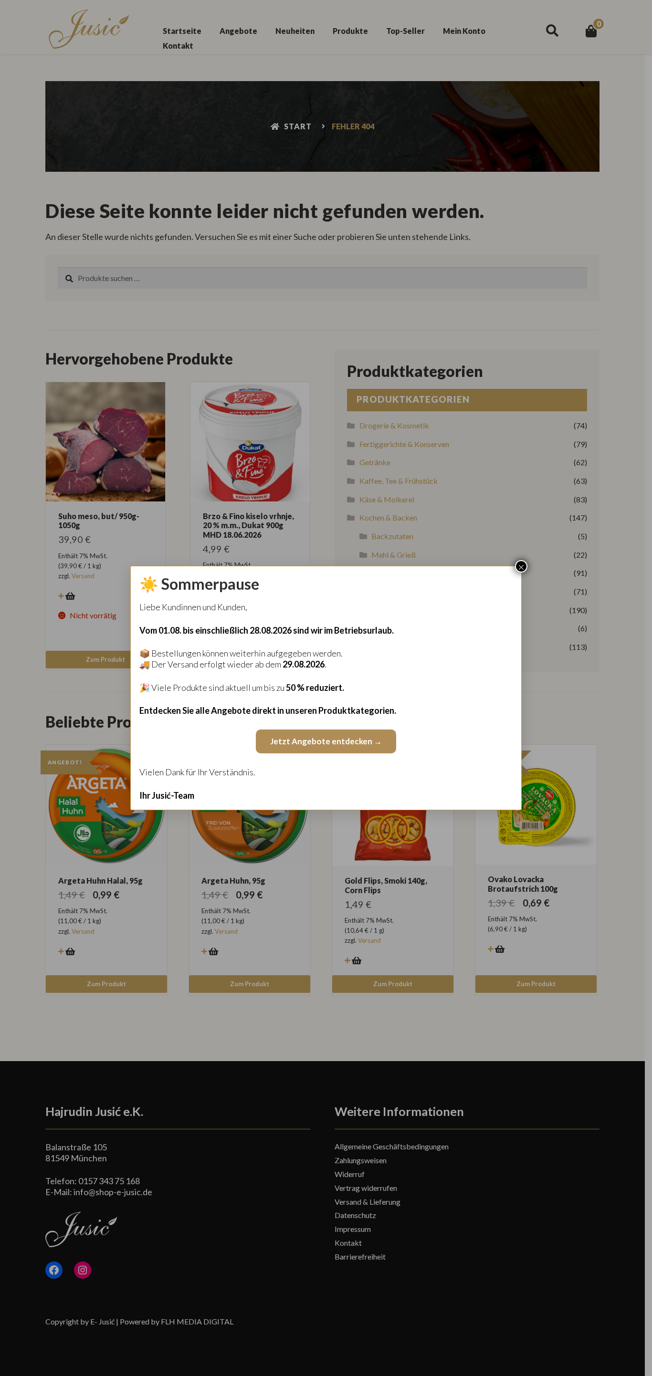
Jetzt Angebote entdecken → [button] (326, 741)
